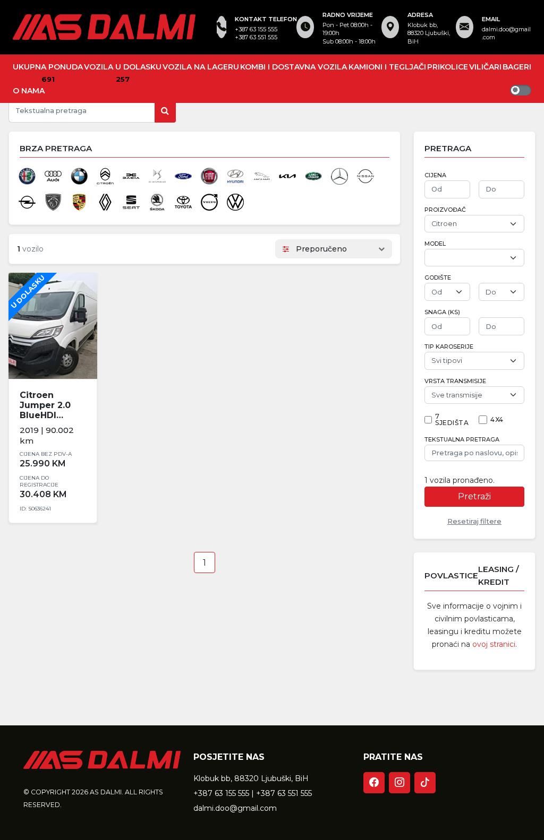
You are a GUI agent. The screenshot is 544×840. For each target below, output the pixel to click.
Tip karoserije (448, 347)
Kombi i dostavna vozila (293, 67)
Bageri (517, 67)
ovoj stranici (493, 644)
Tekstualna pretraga (461, 440)
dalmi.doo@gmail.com (506, 33)
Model (435, 244)
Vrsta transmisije (455, 381)
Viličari (485, 67)
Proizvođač (445, 210)
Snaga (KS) (442, 312)
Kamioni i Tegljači (387, 67)
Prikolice (447, 67)
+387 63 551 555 (256, 37)
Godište (437, 278)
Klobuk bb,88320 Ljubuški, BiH (428, 33)
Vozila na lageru (201, 67)
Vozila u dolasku (123, 67)
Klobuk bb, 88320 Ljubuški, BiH (251, 778)
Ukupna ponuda (48, 67)
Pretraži (474, 496)
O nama (29, 91)
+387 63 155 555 (256, 29)
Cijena (435, 175)
